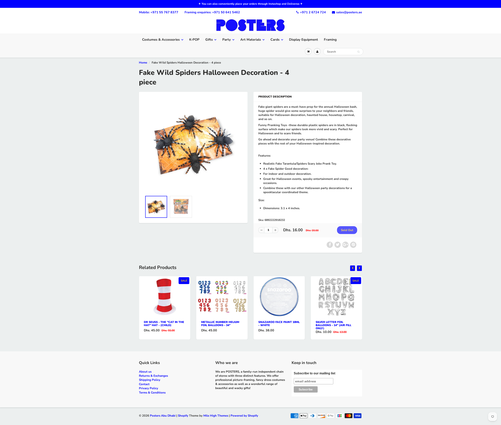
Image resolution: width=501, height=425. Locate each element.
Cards (274, 39)
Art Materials (250, 39)
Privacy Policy (148, 388)
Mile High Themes (215, 416)
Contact (144, 384)
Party (226, 39)
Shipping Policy (149, 380)
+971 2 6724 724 (313, 12)
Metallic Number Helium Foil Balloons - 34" (220, 323)
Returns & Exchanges (153, 376)
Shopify (183, 416)
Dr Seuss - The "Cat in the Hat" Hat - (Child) (164, 323)
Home (143, 63)
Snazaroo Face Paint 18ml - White (279, 323)
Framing (330, 39)
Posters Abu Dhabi (163, 416)
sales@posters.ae (349, 12)
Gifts (209, 39)
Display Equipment (303, 39)
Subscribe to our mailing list (314, 373)
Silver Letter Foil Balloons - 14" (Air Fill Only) (333, 325)
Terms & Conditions (152, 393)
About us (145, 372)
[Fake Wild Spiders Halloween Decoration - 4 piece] (193, 145)
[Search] (358, 52)
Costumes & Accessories (161, 39)
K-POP (194, 39)
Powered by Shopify (244, 416)
